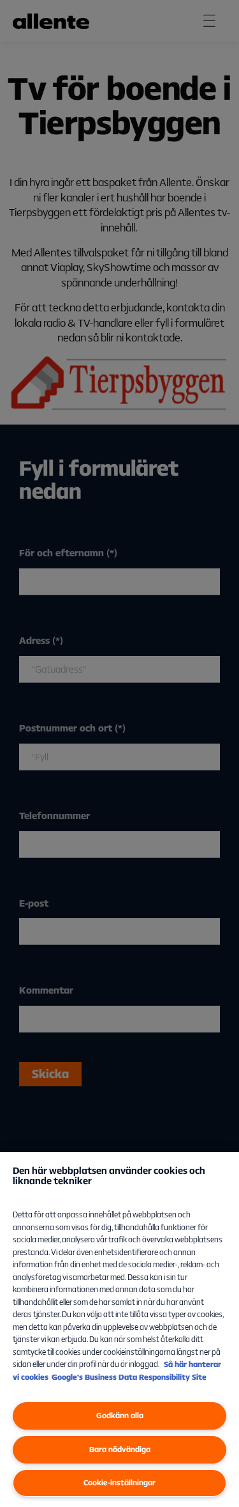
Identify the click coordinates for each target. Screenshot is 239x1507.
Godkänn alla (119, 1415)
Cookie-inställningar (119, 1482)
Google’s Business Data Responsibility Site (129, 1377)
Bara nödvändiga (119, 1449)
